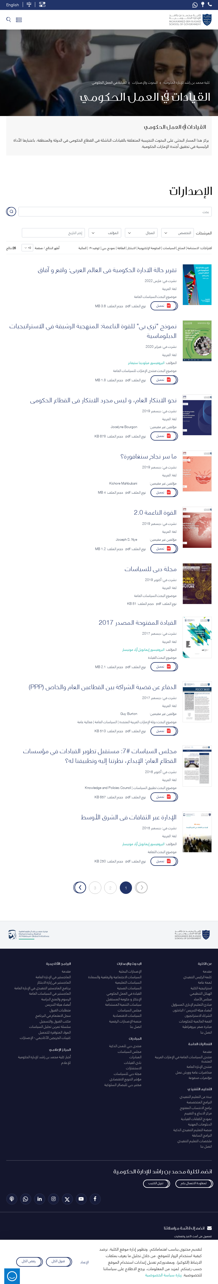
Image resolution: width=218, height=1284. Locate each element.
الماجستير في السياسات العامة (50, 993)
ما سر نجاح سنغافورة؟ (148, 455)
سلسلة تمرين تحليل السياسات (50, 1026)
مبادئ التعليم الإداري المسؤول (191, 1004)
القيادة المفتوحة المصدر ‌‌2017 (138, 621)
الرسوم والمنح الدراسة (56, 998)
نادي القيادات (132, 1062)
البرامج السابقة (202, 1135)
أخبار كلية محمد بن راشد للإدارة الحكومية (44, 1056)
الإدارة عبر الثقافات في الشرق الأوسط (129, 816)
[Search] (8, 19)
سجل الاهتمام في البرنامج (53, 1015)
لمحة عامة (205, 982)
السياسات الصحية (129, 987)
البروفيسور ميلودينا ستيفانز (146, 362)
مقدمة (207, 971)
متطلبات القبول (60, 1010)
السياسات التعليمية (128, 982)
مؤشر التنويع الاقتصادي (125, 1078)
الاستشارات (133, 1067)
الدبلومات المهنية (200, 1124)
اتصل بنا (206, 1032)
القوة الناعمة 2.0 (155, 511)
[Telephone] (210, 4)
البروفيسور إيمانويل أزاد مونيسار (143, 649)
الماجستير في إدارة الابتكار (54, 982)
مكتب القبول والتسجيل (55, 1021)
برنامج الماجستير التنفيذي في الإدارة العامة (42, 987)
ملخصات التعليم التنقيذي (194, 1140)
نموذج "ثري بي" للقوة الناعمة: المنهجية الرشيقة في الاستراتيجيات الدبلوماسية (93, 330)
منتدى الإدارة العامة (199, 1066)
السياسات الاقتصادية (127, 1015)
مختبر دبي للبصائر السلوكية (122, 1084)
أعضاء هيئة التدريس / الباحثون (192, 1010)
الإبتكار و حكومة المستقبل (123, 998)
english (12, 5)
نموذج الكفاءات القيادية (196, 1118)
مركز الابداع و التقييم (198, 1113)
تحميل (160, 305)
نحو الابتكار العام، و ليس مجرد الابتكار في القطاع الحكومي (103, 399)
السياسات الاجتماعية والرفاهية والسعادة (114, 976)
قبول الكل (58, 1261)
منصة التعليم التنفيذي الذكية (192, 1129)
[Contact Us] (202, 4)
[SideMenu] (19, 19)
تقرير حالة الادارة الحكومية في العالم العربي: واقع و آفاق (107, 269)
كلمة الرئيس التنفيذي (197, 976)
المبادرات (135, 1056)
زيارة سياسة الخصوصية (163, 1274)
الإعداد (84, 1261)
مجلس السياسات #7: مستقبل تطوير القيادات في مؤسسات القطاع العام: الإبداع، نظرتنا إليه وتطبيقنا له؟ (100, 755)
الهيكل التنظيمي (201, 993)
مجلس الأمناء (203, 998)
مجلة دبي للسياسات (151, 568)
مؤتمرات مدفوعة (200, 1077)
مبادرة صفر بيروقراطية (197, 1026)
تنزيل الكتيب (155, 1183)
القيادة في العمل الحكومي (124, 993)
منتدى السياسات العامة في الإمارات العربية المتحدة (183, 1058)
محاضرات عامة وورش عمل (194, 1072)
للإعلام (66, 1062)
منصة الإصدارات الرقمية (125, 1021)
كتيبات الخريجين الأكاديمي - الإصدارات (45, 1037)
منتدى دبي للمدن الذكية (125, 1045)
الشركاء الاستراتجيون (198, 1015)
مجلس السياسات (129, 1010)
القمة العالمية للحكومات (195, 1021)
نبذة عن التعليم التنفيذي (196, 1096)
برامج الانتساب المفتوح (196, 1107)
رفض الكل (29, 1261)
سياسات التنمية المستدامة (123, 1004)
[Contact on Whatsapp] (195, 5)
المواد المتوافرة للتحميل (55, 1032)
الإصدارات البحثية (130, 971)
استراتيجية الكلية (201, 987)
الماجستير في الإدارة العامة (53, 976)
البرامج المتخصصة (199, 1101)
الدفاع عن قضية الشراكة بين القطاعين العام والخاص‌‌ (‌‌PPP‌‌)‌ (103, 686)
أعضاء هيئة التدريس (58, 1004)
